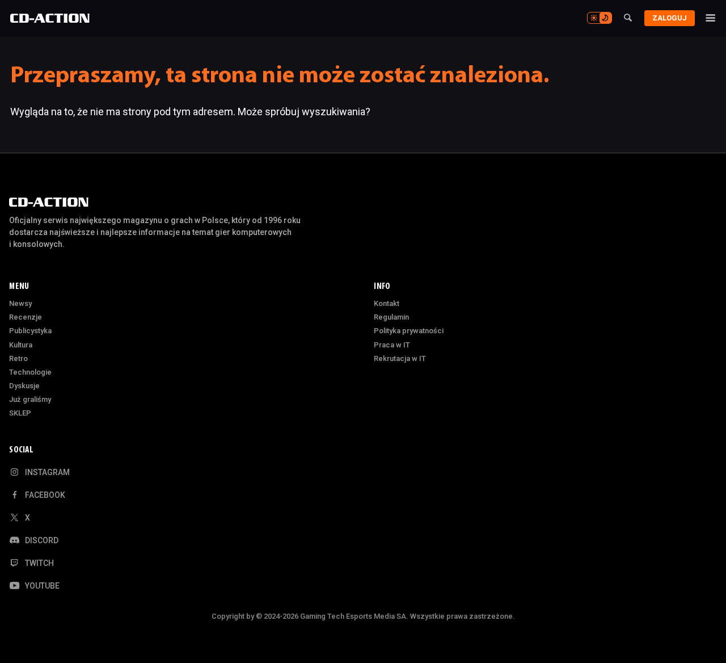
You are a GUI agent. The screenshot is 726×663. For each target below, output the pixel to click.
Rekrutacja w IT (400, 358)
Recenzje (25, 317)
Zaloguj (669, 18)
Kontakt (386, 303)
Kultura (20, 345)
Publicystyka (30, 330)
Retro (18, 358)
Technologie (30, 372)
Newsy (20, 303)
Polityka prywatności (409, 330)
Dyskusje (24, 385)
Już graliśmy (30, 399)
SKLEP (20, 413)
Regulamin (391, 317)
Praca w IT (392, 345)
